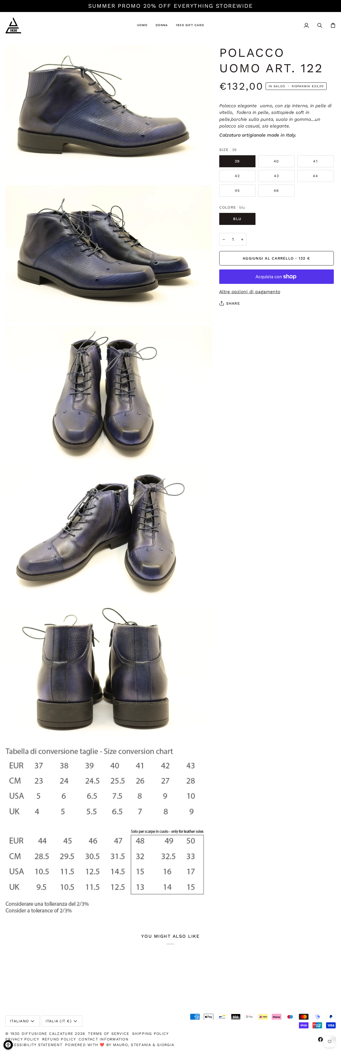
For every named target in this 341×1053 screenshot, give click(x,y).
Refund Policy (59, 1039)
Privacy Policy (22, 1039)
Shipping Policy (150, 1033)
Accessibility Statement (33, 1045)
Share (233, 303)
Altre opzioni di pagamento (249, 291)
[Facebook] (320, 1039)
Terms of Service (108, 1033)
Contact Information (103, 1039)
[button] (142, 25)
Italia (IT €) (59, 1021)
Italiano (19, 1021)
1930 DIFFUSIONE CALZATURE (42, 1033)
